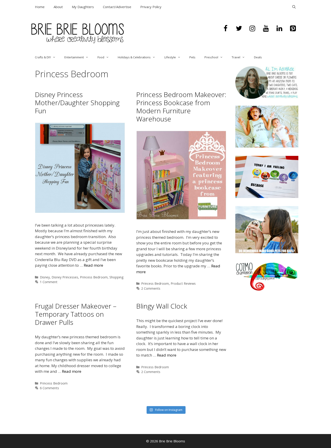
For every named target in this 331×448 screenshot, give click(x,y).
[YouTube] (266, 29)
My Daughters (83, 7)
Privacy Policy (150, 7)
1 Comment (48, 282)
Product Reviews (183, 283)
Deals (258, 57)
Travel (236, 57)
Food (100, 57)
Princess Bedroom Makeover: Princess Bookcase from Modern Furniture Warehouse (181, 106)
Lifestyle (170, 57)
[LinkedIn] (279, 29)
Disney (45, 277)
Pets (192, 57)
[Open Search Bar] (294, 7)
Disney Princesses (65, 277)
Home (40, 7)
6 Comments (49, 388)
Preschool (211, 57)
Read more (93, 265)
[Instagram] (252, 29)
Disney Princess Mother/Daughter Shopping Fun (77, 102)
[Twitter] (239, 29)
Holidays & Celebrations (134, 57)
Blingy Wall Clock (161, 306)
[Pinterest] (293, 29)
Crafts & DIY (43, 57)
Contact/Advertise (117, 7)
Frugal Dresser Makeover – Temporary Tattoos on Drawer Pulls (75, 314)
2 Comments (150, 288)
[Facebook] (225, 29)
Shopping (116, 277)
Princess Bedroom (94, 277)
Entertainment (74, 57)
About (58, 7)
